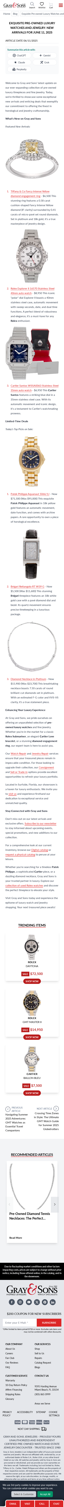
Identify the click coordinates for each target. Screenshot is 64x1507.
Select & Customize (23, 1494)
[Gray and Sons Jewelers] (14, 5)
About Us (10, 1348)
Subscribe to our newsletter (40, 823)
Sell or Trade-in (19, 772)
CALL (42, 1503)
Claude (21, 62)
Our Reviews (11, 1362)
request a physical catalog (20, 854)
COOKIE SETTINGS (54, 1413)
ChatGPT (21, 55)
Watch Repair (18, 753)
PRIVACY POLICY (7, 1413)
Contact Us (42, 1375)
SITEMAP (41, 1412)
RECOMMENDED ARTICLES (32, 1154)
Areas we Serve (42, 1403)
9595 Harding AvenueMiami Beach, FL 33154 (47, 1388)
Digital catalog (39, 850)
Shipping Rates (12, 1394)
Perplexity (21, 69)
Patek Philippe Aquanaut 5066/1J (30, 494)
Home (6, 14)
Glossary (9, 1398)
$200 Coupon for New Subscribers (34, 1314)
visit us (13, 794)
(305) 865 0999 (42, 1394)
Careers (9, 1353)
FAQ (7, 1367)
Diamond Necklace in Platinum (28, 679)
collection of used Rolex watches (24, 885)
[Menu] (59, 5)
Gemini (46, 55)
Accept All (45, 1494)
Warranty (10, 1380)
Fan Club (9, 1358)
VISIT (27, 1503)
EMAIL (13, 1503)
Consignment (46, 767)
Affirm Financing (13, 1389)
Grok (46, 62)
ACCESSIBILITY (25, 1412)
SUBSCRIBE (49, 1322)
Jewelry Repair (40, 753)
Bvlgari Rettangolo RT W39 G (27, 586)
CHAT (56, 1502)
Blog (15, 13)
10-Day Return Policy (16, 1385)
